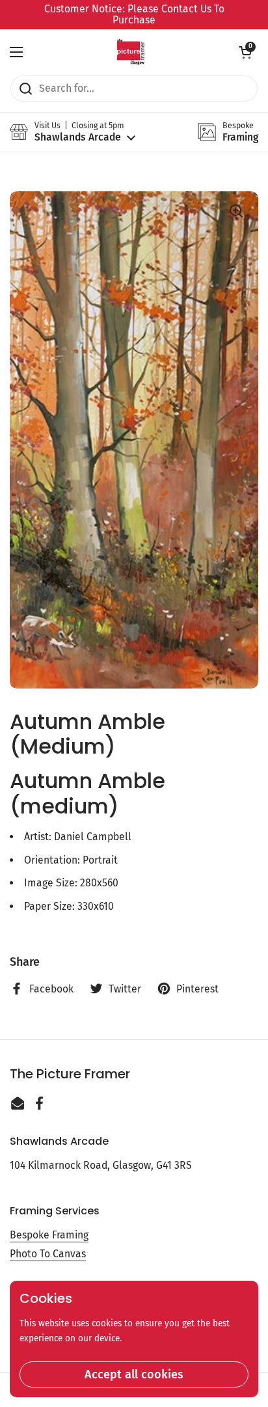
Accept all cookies (134, 1374)
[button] (245, 52)
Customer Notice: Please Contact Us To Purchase (134, 14)
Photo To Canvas (48, 1254)
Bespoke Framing (49, 1235)
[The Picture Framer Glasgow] (130, 52)
